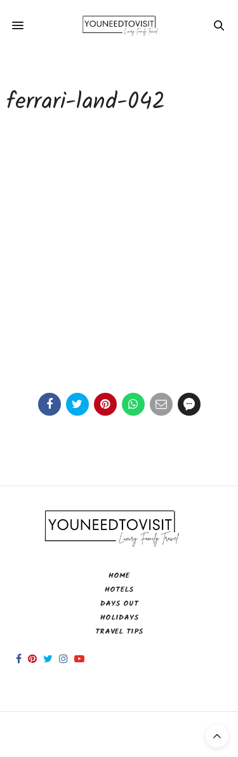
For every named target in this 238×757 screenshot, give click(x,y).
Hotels (119, 589)
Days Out (119, 603)
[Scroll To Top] (217, 736)
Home (119, 575)
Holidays (119, 617)
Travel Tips (119, 631)
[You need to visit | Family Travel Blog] (119, 25)
